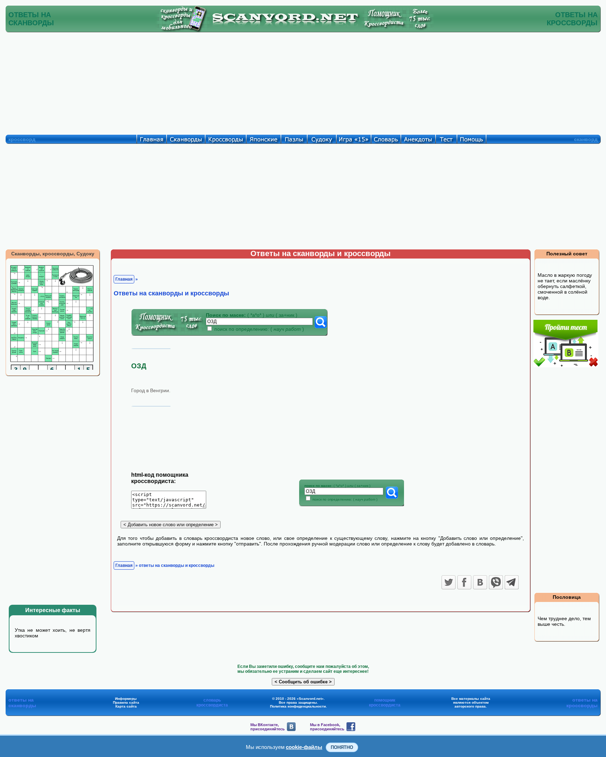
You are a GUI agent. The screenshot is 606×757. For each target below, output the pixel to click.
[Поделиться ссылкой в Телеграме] (512, 582)
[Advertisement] (303, 82)
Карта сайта (126, 706)
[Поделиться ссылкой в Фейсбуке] (464, 582)
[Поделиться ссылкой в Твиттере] (449, 582)
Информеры (126, 699)
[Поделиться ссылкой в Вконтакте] (480, 582)
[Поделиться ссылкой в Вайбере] (496, 582)
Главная (124, 279)
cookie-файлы (304, 747)
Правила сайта (126, 702)
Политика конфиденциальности (298, 706)
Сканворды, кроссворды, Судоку (52, 253)
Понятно (342, 747)
